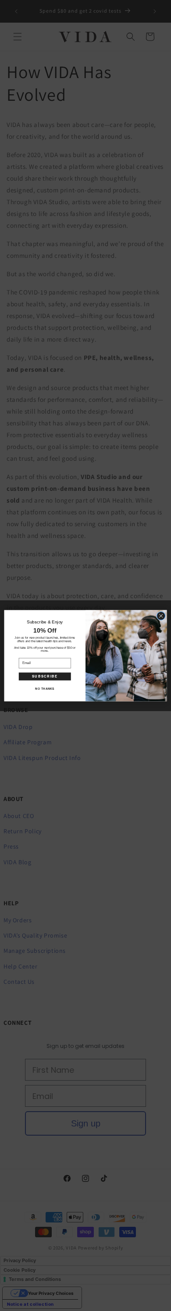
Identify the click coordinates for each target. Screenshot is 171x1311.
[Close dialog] (161, 616)
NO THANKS (44, 688)
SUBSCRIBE (45, 676)
